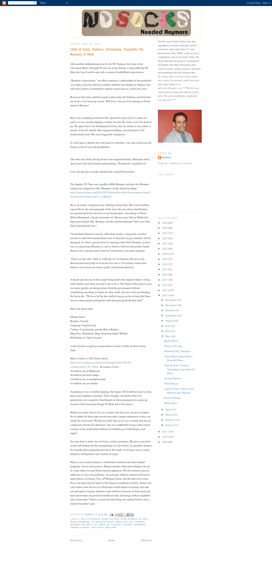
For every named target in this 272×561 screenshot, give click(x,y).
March (169, 414)
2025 (165, 228)
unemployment (79, 527)
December (171, 300)
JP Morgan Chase (103, 522)
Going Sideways (173, 378)
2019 (165, 259)
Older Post (146, 540)
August (169, 320)
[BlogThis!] (121, 515)
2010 (165, 437)
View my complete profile (175, 163)
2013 (165, 290)
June (168, 331)
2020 (165, 254)
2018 (165, 264)
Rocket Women (172, 398)
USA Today (97, 527)
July (167, 326)
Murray (166, 157)
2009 (165, 442)
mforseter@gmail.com (170, 88)
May (168, 336)
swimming (140, 524)
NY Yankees (114, 524)
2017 (165, 269)
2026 (165, 222)
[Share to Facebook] (128, 515)
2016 (165, 274)
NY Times (99, 524)
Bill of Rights (90, 519)
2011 (165, 431)
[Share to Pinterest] (132, 515)
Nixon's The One (173, 346)
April (168, 409)
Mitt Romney (137, 522)
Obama (128, 524)
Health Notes (171, 341)
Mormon (75, 524)
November (171, 305)
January (169, 425)
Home (111, 540)
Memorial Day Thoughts (177, 351)
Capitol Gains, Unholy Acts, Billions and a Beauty (179, 390)
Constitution (110, 519)
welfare (111, 527)
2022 (165, 243)
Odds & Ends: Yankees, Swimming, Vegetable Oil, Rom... (179, 369)
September (171, 315)
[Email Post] (111, 515)
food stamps (128, 519)
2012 (165, 295)
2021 (165, 248)
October (169, 310)
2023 (165, 238)
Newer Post (76, 540)
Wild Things (171, 383)
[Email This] (117, 515)
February (170, 420)
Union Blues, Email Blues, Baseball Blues (178, 358)
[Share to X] (125, 515)
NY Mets (87, 524)
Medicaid (121, 522)
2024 (165, 233)
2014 (165, 285)
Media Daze (170, 403)
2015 (165, 279)
